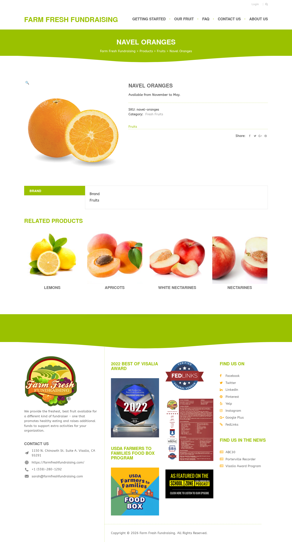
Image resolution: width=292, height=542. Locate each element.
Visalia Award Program (243, 466)
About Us (258, 18)
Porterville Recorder (241, 459)
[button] (27, 82)
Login (255, 4)
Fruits (132, 127)
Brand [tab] (35, 190)
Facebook (233, 376)
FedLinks (232, 424)
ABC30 (230, 452)
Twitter (231, 383)
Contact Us (229, 18)
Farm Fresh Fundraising (71, 19)
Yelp (229, 404)
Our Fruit (184, 18)
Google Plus (235, 417)
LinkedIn (232, 390)
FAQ (205, 18)
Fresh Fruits (154, 114)
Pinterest (232, 397)
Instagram (233, 411)
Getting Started (149, 18)
